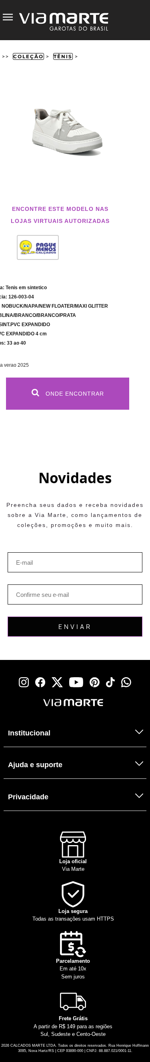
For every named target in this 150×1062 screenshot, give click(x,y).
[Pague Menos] (34, 250)
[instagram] (24, 682)
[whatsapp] (126, 682)
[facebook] (40, 682)
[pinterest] (94, 682)
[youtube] (76, 682)
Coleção (28, 56)
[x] (57, 682)
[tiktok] (110, 682)
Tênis (63, 56)
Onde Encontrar (74, 393)
